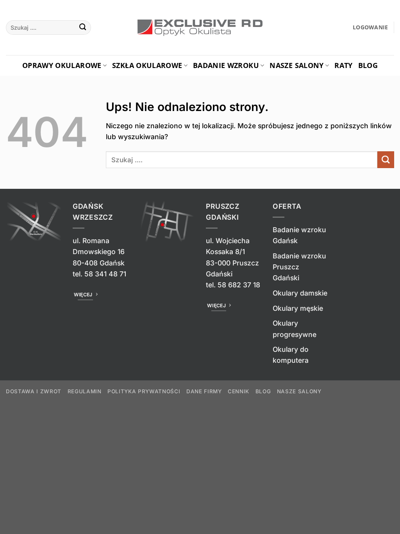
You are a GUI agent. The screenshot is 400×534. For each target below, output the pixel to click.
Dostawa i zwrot (33, 391)
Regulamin (85, 391)
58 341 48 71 (105, 274)
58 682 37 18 (239, 285)
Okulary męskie (298, 308)
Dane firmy (204, 391)
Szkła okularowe (147, 65)
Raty (343, 65)
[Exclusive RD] (200, 28)
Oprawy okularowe (62, 65)
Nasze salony (296, 65)
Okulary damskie (300, 293)
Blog (368, 65)
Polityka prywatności (143, 391)
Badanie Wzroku (226, 65)
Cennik (238, 391)
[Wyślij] (82, 27)
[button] (370, 27)
